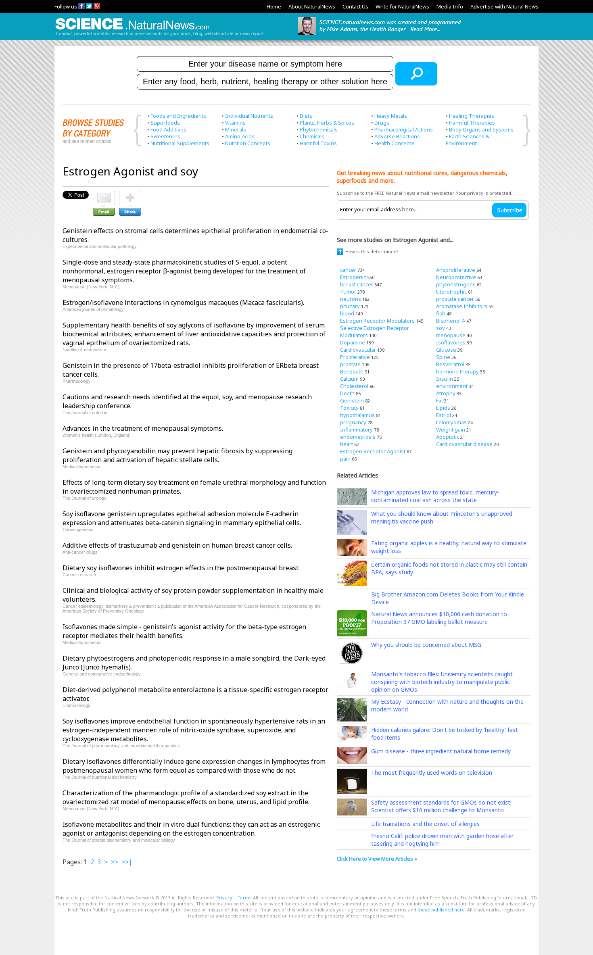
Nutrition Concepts (247, 143)
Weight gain (450, 429)
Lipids (443, 407)
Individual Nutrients (249, 115)
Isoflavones (451, 342)
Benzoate (351, 371)
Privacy (224, 898)
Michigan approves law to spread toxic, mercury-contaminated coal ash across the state (435, 496)
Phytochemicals (319, 129)
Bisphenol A (450, 320)
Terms (245, 898)
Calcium (349, 378)
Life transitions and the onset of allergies (425, 824)
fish (440, 313)
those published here (441, 910)
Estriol (443, 415)
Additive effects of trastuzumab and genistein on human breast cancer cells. (177, 545)
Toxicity (349, 407)
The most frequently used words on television (431, 772)
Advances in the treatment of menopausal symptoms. (143, 428)
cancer (348, 269)
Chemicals (312, 136)
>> (114, 861)
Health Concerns (394, 143)
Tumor (348, 291)
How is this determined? (372, 251)
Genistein (352, 400)
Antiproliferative (455, 269)
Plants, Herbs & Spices (327, 122)
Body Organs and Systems (481, 129)
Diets (306, 115)
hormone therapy (457, 371)
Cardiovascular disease (464, 444)
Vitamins (235, 122)
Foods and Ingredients (178, 115)
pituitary (350, 306)
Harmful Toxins (318, 143)
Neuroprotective (456, 277)
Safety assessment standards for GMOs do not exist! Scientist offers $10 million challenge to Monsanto (441, 806)
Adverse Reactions (397, 136)
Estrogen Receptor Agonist (372, 451)
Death (347, 393)
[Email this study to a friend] (104, 194)
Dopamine (352, 342)
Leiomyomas (451, 422)
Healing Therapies (471, 115)
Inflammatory (356, 429)
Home (274, 6)
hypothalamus (357, 415)
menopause (451, 335)
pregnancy (353, 422)
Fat (439, 400)
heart (346, 444)
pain (345, 458)
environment (452, 386)
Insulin (444, 378)
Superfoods (165, 122)
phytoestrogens (456, 284)
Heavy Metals (390, 115)
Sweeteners (165, 136)
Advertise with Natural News (504, 6)
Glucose (446, 349)
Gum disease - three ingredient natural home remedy (441, 751)
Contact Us (355, 6)
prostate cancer (455, 298)
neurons (350, 298)
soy (440, 328)
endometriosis (358, 436)
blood (347, 313)
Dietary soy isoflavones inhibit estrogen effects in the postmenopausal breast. (181, 567)
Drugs (381, 122)
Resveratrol (450, 364)
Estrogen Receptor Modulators (377, 320)
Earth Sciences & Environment (467, 140)
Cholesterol (354, 386)
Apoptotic (447, 436)
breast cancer (356, 284)
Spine (443, 357)
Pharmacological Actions (403, 129)
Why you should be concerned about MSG (426, 644)
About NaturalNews (311, 6)
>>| (126, 861)
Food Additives (168, 129)
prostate (350, 364)
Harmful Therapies (472, 122)
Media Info (449, 6)
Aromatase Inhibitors (461, 306)
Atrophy (445, 393)
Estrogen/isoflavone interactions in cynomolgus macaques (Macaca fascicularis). (183, 302)
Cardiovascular (358, 349)
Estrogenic (353, 277)
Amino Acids (240, 136)
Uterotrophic (451, 291)
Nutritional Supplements (179, 143)
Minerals (235, 129)
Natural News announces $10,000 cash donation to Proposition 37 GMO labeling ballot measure (439, 618)
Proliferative (355, 357)
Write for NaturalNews (402, 6)
